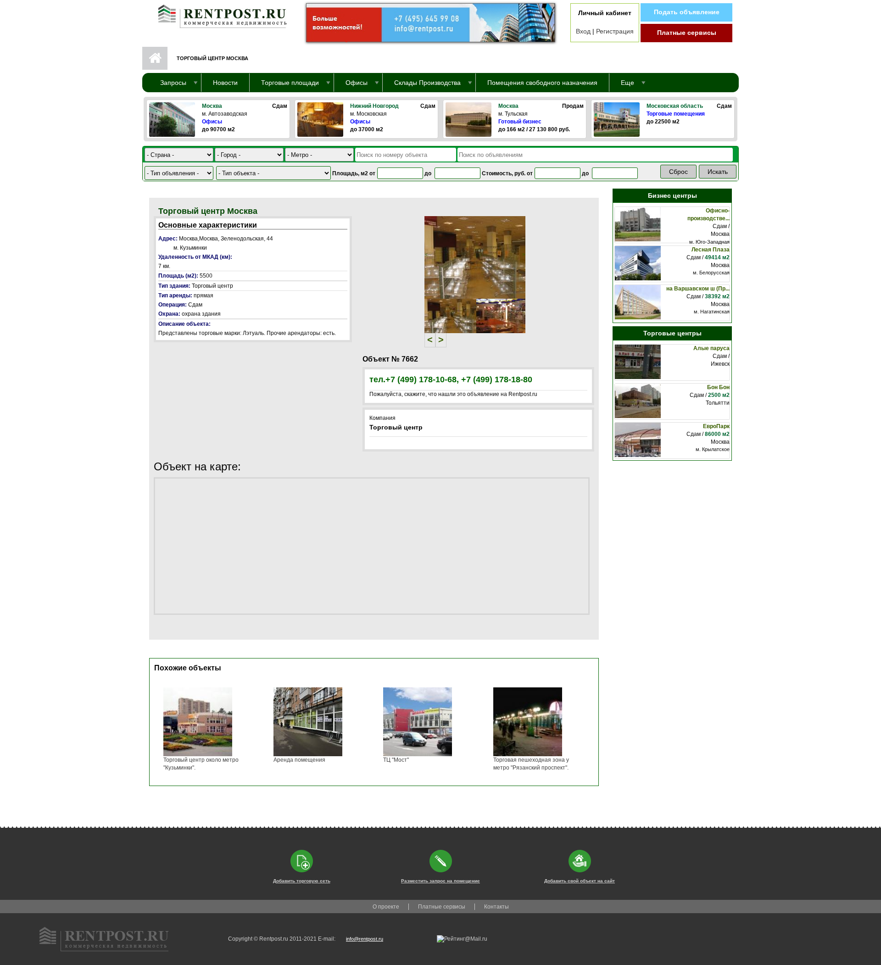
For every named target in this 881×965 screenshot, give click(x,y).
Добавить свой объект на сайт (579, 880)
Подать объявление (686, 12)
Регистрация (615, 31)
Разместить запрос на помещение (440, 880)
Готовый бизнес (519, 121)
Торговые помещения (676, 114)
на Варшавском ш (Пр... (698, 288)
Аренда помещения (299, 760)
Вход (583, 31)
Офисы (212, 121)
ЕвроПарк (716, 426)
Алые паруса (711, 348)
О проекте (386, 907)
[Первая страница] (218, 14)
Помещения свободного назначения (542, 82)
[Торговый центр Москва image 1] (474, 257)
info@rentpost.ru (364, 939)
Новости (225, 82)
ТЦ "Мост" (396, 760)
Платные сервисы (686, 32)
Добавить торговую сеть (301, 880)
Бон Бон (718, 387)
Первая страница (154, 58)
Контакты (496, 907)
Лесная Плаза (710, 249)
